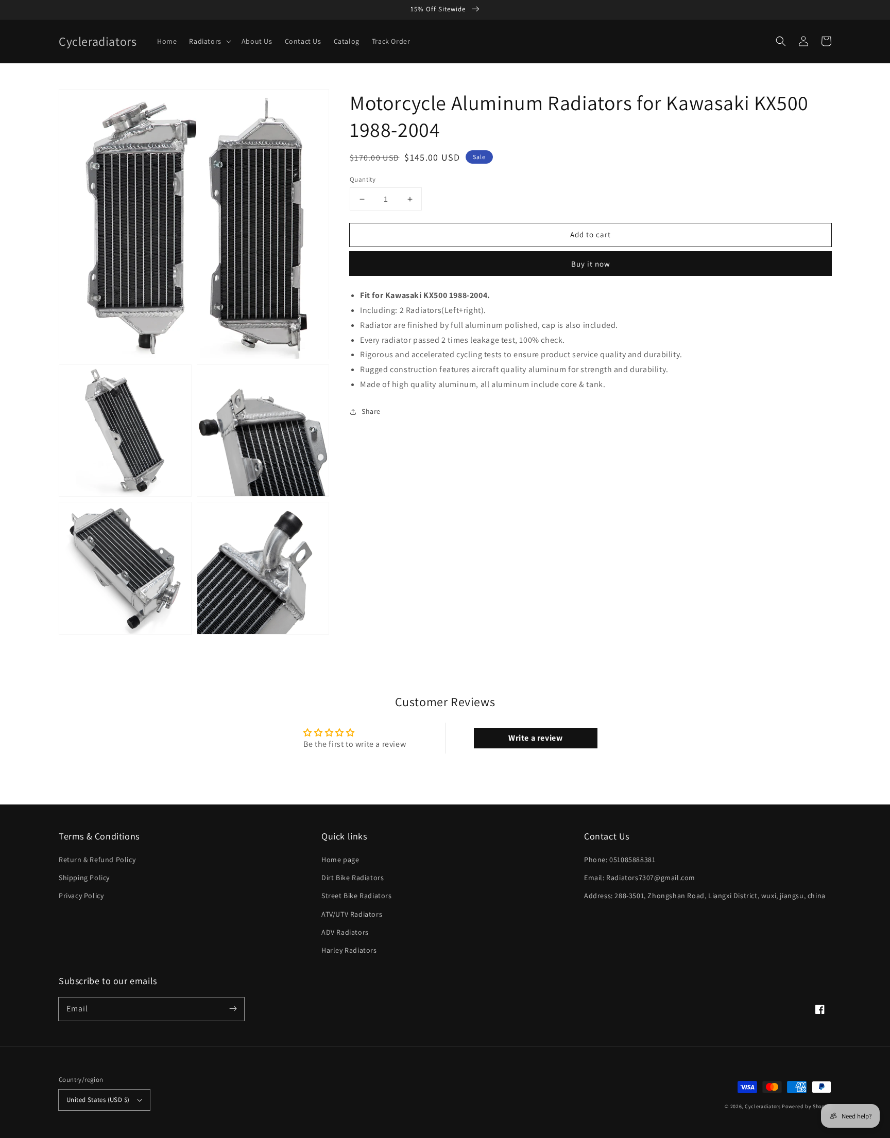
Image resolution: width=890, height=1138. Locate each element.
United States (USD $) (97, 1099)
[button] (780, 41)
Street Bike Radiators (356, 895)
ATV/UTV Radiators (351, 914)
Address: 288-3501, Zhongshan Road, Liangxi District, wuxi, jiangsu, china (705, 895)
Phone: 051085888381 (619, 859)
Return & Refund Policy (97, 859)
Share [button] (371, 411)
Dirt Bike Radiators (352, 877)
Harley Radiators (349, 950)
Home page (340, 859)
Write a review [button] (535, 737)
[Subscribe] (232, 1008)
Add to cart (590, 234)
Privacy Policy (81, 895)
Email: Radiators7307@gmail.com (639, 877)
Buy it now (590, 264)
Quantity (362, 179)
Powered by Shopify (806, 1106)
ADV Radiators (345, 932)
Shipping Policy (84, 877)
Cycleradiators (763, 1106)
